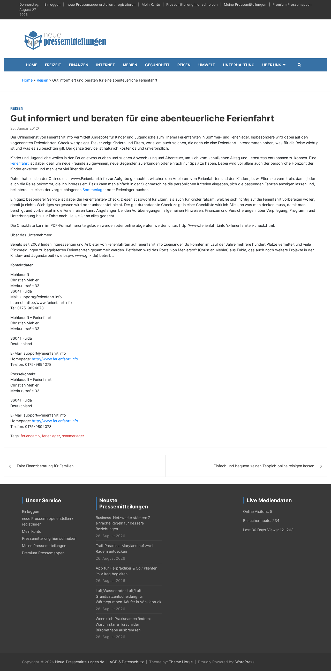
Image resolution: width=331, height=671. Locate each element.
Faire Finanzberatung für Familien (45, 466)
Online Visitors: (256, 511)
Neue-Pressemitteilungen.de (79, 662)
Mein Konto (151, 4)
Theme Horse (181, 662)
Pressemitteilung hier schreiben (192, 4)
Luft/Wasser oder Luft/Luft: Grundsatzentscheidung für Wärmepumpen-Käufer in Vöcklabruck (128, 596)
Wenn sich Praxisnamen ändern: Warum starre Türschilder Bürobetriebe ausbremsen (123, 624)
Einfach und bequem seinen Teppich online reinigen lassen (264, 466)
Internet (105, 65)
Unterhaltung (238, 65)
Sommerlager (94, 189)
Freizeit (53, 65)
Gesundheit (157, 65)
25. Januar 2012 (24, 128)
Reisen (184, 65)
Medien (130, 65)
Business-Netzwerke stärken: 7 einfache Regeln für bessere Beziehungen (123, 523)
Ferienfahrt (19, 163)
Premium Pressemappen (292, 4)
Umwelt (206, 65)
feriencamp (30, 436)
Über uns (271, 65)
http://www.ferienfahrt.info (55, 359)
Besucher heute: (257, 520)
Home (31, 65)
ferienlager (51, 436)
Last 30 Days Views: (261, 530)
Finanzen (78, 65)
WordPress (244, 662)
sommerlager (73, 436)
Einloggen (52, 4)
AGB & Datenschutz (127, 662)
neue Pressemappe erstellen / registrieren (101, 4)
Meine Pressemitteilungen (245, 4)
